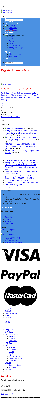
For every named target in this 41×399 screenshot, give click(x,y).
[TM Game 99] (6, 11)
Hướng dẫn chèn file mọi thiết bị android (20, 187)
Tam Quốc (12, 43)
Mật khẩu (5, 386)
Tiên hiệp (12, 39)
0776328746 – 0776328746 (10, 117)
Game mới (13, 28)
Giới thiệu (9, 21)
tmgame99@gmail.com (15, 121)
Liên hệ (8, 59)
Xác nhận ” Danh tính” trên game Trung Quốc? (22, 182)
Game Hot (12, 25)
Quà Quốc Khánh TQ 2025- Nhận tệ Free (20, 178)
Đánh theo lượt (14, 45)
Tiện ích (8, 52)
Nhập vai (12, 37)
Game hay (8, 221)
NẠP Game (9, 32)
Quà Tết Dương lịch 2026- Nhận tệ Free (19, 176)
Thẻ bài (11, 41)
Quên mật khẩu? (7, 394)
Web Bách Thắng (31, 397)
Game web (9, 224)
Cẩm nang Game (15, 54)
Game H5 (12, 50)
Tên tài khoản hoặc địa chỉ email (13, 380)
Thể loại (8, 34)
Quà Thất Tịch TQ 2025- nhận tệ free (18, 180)
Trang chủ (9, 19)
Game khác (9, 215)
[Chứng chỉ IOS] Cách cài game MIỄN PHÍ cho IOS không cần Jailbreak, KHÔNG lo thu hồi (21, 163)
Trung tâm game (11, 23)
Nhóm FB (21, 35)
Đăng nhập (5, 390)
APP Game (13, 30)
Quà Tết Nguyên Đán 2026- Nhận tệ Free (20, 160)
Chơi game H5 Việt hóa (13, 185)
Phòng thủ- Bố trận (16, 48)
